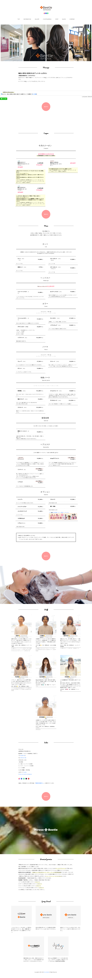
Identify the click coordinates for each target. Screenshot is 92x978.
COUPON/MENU (47, 19)
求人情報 (34, 94)
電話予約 (46, 106)
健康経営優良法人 (40, 783)
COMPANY (72, 19)
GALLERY (37, 19)
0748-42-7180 (23, 757)
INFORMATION (27, 19)
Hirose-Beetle (46, 972)
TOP (19, 19)
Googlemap (22, 755)
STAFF (56, 19)
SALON (64, 19)
